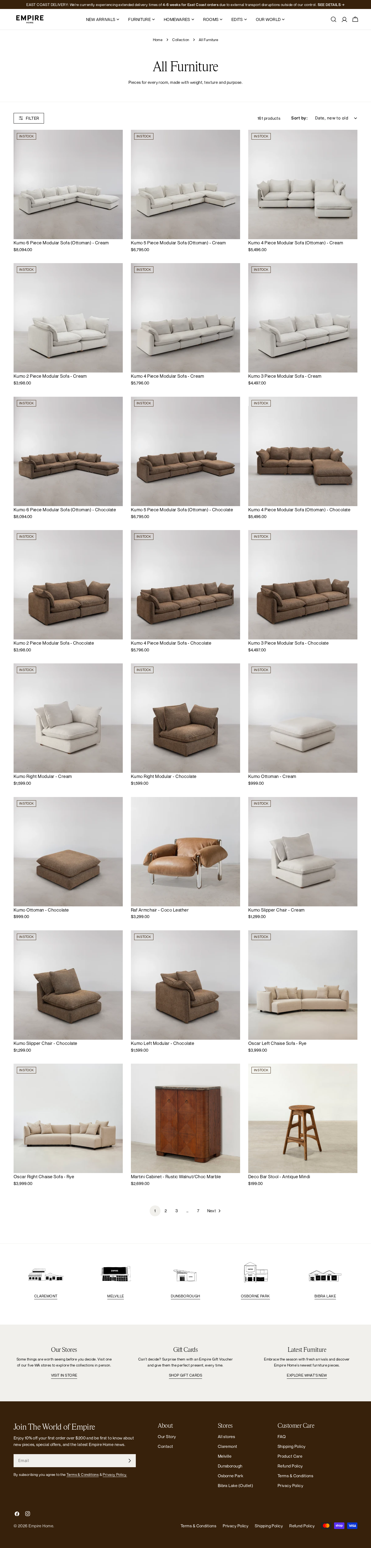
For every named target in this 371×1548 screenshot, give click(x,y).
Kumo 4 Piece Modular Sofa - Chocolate (171, 643)
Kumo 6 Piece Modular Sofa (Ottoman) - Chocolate (65, 509)
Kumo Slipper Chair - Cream (276, 910)
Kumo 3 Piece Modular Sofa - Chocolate (288, 643)
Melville (115, 1296)
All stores (226, 1436)
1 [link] (155, 1210)
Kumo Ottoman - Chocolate (41, 910)
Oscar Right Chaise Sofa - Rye (44, 1176)
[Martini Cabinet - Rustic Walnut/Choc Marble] (185, 1118)
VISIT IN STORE (64, 1375)
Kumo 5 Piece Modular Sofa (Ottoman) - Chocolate (182, 509)
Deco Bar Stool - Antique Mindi (279, 1176)
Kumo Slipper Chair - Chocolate (45, 1043)
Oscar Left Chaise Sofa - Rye (277, 1043)
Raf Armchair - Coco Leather (160, 910)
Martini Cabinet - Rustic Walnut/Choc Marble (176, 1176)
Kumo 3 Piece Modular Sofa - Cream (284, 376)
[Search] (333, 19)
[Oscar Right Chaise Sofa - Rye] (68, 1118)
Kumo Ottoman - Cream (272, 776)
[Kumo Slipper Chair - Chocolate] (68, 985)
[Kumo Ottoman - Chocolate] (68, 851)
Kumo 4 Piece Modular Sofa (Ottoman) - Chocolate (299, 509)
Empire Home (41, 1525)
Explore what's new (307, 1375)
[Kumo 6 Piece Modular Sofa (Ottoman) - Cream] (68, 184)
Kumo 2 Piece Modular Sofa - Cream (50, 376)
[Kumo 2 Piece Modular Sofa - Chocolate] (68, 584)
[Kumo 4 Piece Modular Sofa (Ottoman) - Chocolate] (302, 451)
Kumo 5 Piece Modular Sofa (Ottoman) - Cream (178, 242)
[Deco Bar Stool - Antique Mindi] (302, 1118)
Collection (180, 40)
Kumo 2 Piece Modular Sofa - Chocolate (54, 643)
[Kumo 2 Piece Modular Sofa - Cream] (68, 318)
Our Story (167, 1436)
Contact (165, 1446)
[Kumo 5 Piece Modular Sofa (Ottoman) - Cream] (185, 184)
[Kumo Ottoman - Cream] (302, 718)
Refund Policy (290, 1465)
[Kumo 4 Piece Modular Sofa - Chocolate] (185, 584)
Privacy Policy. (115, 1474)
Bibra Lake (325, 1296)
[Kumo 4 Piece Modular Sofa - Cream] (185, 318)
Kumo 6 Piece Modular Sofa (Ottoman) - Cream (61, 242)
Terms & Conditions (83, 1474)
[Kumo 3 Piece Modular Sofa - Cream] (302, 318)
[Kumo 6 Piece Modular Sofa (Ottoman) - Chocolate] (68, 451)
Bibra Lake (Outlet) (235, 1485)
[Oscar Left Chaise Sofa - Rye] (302, 985)
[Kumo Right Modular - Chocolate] (185, 718)
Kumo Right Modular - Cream (43, 776)
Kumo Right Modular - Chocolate (164, 776)
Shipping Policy (292, 1446)
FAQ (282, 1436)
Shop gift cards (185, 1375)
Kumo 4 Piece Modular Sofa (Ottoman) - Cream (295, 242)
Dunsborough (185, 1296)
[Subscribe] (129, 1460)
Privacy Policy (290, 1485)
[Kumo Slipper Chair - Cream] (302, 851)
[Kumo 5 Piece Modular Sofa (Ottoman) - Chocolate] (185, 451)
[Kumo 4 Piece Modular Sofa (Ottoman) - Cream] (302, 184)
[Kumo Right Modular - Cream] (68, 718)
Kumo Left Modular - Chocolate (162, 1043)
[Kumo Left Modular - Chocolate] (185, 985)
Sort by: (299, 118)
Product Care (290, 1456)
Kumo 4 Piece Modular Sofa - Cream (167, 376)
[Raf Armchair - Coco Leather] (185, 851)
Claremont (46, 1296)
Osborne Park (255, 1296)
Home (158, 40)
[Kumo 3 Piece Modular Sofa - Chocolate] (302, 584)
